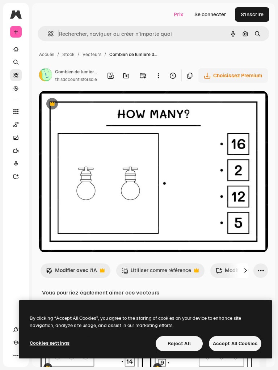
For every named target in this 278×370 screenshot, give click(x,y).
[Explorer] (16, 88)
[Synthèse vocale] (16, 163)
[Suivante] (245, 270)
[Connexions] (16, 329)
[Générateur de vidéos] (16, 150)
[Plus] (16, 355)
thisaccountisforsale (76, 79)
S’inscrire (252, 14)
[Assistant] (16, 176)
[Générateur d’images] (16, 137)
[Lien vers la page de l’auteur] (45, 75)
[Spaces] (16, 124)
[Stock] (16, 75)
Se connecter (210, 14)
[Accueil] (16, 49)
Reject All (179, 343)
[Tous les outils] (16, 111)
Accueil (46, 54)
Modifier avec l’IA (71, 272)
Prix (179, 14)
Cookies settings (50, 343)
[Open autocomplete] (48, 33)
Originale (86, 104)
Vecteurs (92, 54)
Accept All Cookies (235, 343)
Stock (68, 54)
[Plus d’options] (158, 75)
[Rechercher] (16, 62)
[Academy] (16, 342)
